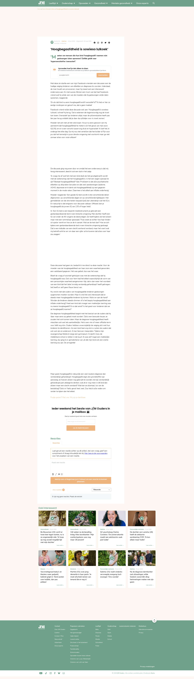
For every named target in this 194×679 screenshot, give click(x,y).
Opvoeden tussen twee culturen (80, 656)
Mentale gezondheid (120, 3)
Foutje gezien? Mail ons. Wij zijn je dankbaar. (68, 397)
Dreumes (98, 633)
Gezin (109, 633)
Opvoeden (83, 3)
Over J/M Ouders (60, 629)
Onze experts (142, 3)
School (110, 639)
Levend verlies (74, 639)
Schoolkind (98, 642)
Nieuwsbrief (58, 639)
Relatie (110, 636)
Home (39, 9)
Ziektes (52, 9)
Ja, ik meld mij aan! (81, 428)
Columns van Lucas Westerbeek (80, 659)
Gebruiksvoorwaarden (146, 629)
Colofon (57, 633)
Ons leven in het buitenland (78, 642)
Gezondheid (99, 3)
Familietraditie (74, 649)
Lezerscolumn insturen (127, 626)
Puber (97, 646)
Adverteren (58, 642)
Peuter (97, 636)
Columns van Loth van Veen (79, 662)
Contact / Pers (59, 636)
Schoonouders (74, 652)
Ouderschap (67, 3)
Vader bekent (74, 636)
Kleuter (97, 639)
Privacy (141, 633)
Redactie (57, 41)
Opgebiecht (73, 629)
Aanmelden (103, 75)
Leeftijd (52, 3)
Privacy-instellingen (147, 667)
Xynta (153, 673)
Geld (109, 629)
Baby (97, 629)
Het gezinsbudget (75, 633)
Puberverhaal (74, 646)
